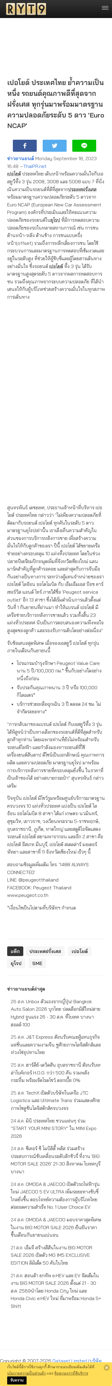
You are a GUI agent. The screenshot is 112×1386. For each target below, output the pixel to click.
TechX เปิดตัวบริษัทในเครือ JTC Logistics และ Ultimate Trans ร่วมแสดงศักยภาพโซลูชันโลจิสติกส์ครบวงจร (55, 1100)
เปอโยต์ (14, 174)
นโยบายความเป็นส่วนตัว (26, 1373)
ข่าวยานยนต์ (20, 158)
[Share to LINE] (84, 146)
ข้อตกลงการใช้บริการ (71, 1373)
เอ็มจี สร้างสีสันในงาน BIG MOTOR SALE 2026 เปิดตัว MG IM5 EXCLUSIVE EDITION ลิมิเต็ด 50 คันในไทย (51, 1255)
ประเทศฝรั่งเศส (82, 189)
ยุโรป (55, 220)
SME (37, 963)
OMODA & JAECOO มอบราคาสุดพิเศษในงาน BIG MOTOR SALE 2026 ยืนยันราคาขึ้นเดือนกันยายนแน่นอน (56, 1227)
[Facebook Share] (25, 146)
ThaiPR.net (35, 166)
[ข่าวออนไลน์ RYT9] (24, 9)
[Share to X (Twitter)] (55, 146)
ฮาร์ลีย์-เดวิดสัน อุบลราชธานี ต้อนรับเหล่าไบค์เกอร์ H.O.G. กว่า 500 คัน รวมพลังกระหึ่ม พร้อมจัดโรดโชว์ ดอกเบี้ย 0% (56, 1072)
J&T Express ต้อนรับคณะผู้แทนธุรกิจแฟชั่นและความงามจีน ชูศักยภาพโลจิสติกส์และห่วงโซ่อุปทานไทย (56, 1044)
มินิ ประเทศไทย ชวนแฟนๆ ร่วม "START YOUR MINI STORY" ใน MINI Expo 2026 (53, 1128)
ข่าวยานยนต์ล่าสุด (26, 989)
